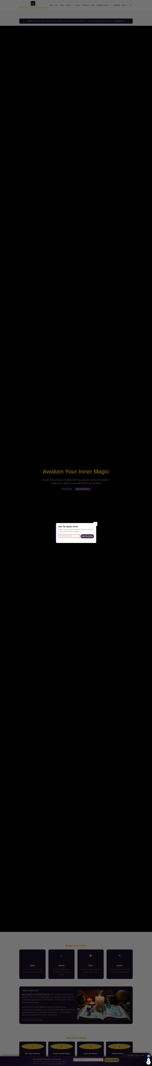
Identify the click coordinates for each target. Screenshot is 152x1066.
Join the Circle (87, 536)
